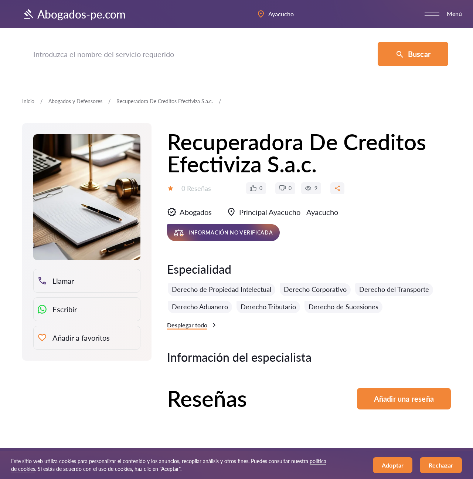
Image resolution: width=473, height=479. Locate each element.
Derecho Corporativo (315, 289)
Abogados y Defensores (75, 101)
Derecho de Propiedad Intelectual (221, 289)
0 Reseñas (196, 188)
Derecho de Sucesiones (343, 307)
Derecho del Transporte (394, 289)
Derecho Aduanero (200, 307)
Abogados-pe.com (81, 14)
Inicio (28, 101)
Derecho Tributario (268, 307)
